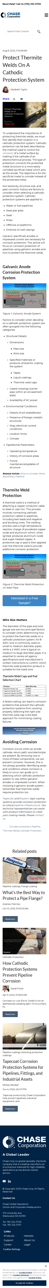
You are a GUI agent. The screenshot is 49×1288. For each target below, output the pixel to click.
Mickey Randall (11, 1085)
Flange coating (29, 886)
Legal (27, 1244)
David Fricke (17, 988)
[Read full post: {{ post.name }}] (24, 941)
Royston (24, 798)
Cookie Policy (25, 1272)
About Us (29, 1240)
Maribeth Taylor (19, 89)
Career (8, 1244)
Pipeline (36, 826)
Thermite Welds (11, 830)
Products (9, 1235)
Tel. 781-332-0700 (12, 1222)
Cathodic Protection (30, 830)
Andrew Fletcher (12, 904)
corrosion (8, 153)
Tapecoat (8, 798)
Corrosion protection (20, 826)
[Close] (46, 1266)
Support (8, 1240)
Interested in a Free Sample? (24, 600)
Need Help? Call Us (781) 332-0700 (22, 4)
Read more (10, 919)
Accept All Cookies (24, 1283)
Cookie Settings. (21, 1275)
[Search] (37, 31)
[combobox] (19, 31)
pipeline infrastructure (27, 805)
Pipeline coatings (11, 886)
